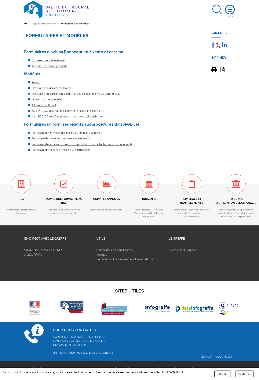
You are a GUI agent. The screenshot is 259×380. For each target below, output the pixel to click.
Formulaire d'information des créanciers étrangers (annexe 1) (67, 132)
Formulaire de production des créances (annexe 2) (61, 138)
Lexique (101, 254)
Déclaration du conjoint (45, 93)
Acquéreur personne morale (48, 60)
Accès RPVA (33, 254)
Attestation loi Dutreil (44, 105)
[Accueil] (25, 23)
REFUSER (222, 373)
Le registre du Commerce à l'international (125, 259)
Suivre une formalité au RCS (43, 250)
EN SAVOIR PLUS (172, 372)
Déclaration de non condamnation (51, 88)
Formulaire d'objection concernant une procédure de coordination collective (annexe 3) (82, 144)
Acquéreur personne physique (49, 66)
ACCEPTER (244, 373)
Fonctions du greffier (182, 250)
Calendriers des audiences (114, 250)
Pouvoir (36, 82)
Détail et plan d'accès (216, 356)
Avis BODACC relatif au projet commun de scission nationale (67, 116)
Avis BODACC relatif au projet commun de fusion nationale (66, 110)
